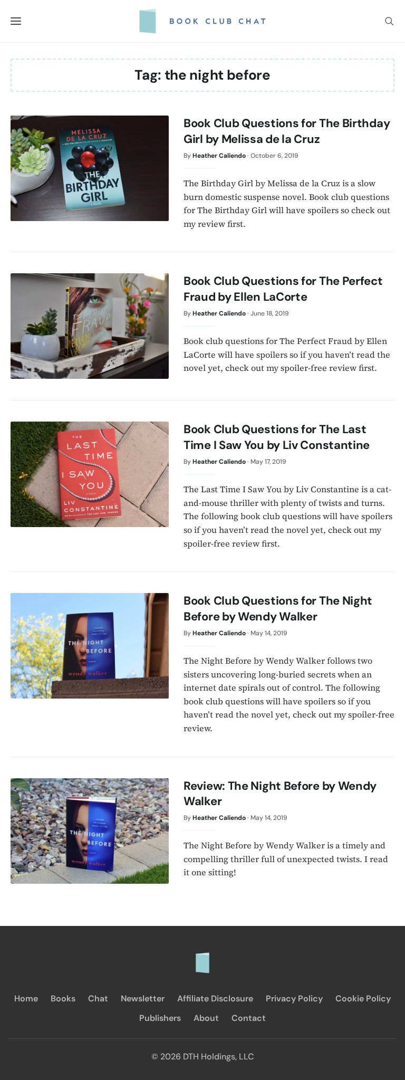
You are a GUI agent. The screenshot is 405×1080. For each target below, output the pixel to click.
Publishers (160, 1018)
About (206, 1018)
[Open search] (389, 21)
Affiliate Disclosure (215, 998)
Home (26, 998)
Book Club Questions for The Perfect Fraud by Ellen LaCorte (283, 288)
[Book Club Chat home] (202, 957)
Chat (98, 998)
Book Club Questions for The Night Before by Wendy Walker (278, 608)
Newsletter (143, 998)
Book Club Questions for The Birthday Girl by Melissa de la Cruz (287, 131)
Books (63, 998)
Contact (249, 1018)
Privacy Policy (294, 998)
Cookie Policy (363, 998)
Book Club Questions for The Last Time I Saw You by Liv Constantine (277, 437)
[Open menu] (15, 21)
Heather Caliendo (219, 155)
